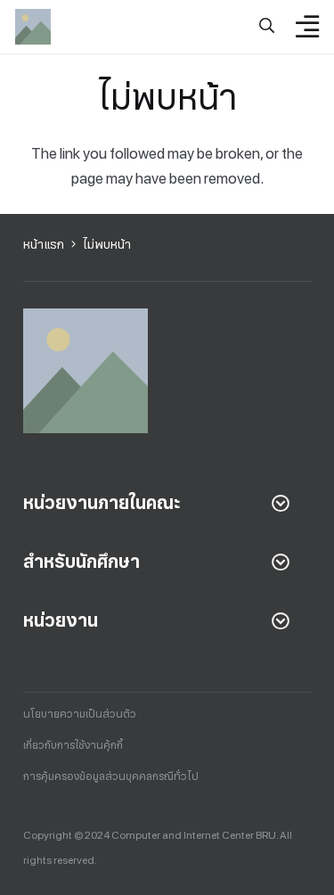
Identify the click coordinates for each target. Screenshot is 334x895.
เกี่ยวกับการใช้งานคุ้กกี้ (73, 745)
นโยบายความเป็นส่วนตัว (79, 714)
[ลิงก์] (33, 27)
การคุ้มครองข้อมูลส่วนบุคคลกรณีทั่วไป (111, 776)
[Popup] (266, 26)
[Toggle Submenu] (280, 502)
